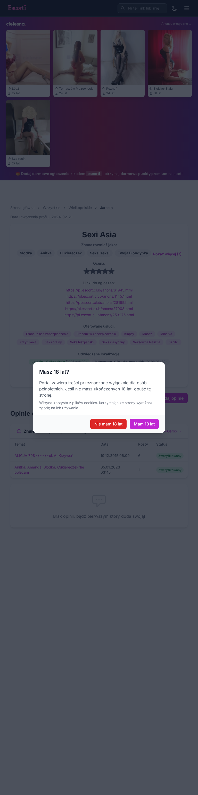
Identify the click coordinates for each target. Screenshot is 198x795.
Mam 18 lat (144, 423)
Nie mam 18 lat (108, 423)
